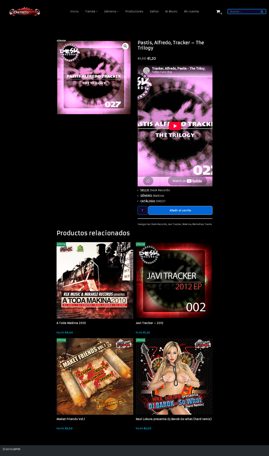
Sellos (154, 11)
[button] (97, 11)
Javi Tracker (174, 224)
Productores (134, 11)
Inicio (74, 11)
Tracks (208, 224)
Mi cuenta (191, 11)
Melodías (197, 224)
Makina (186, 224)
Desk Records (159, 224)
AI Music (171, 11)
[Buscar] (262, 11)
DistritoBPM (11, 449)
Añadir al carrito (180, 210)
